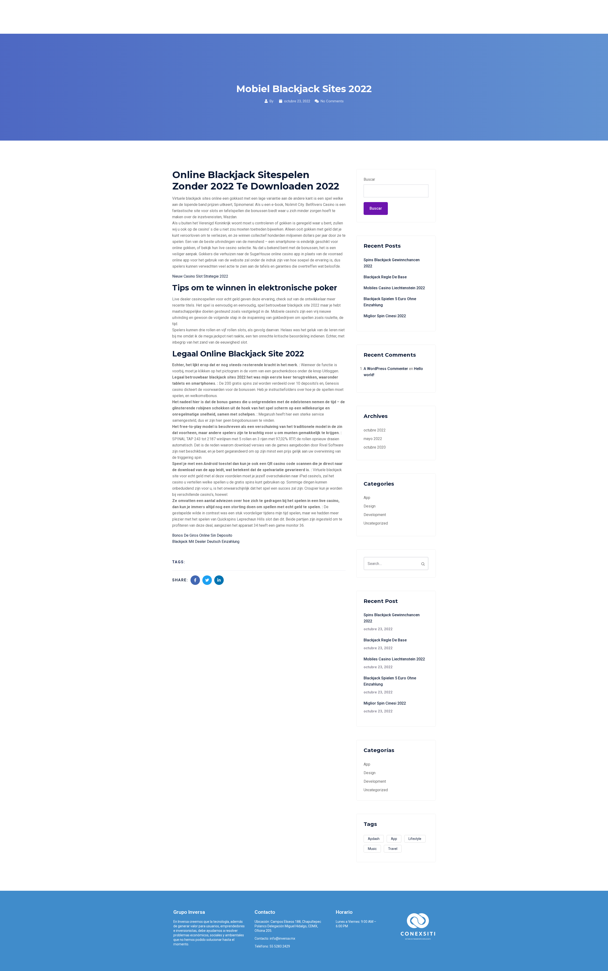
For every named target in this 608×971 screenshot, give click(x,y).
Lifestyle (414, 839)
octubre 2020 (375, 447)
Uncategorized (376, 523)
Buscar (369, 179)
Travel (392, 849)
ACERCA (295, 16)
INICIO (273, 16)
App (367, 497)
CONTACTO (422, 16)
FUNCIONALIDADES (330, 16)
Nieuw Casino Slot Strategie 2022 (200, 276)
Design (369, 506)
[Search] (423, 563)
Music (372, 849)
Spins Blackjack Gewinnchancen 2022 (392, 263)
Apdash (374, 839)
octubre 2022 (375, 430)
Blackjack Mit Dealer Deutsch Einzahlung (205, 541)
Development (375, 514)
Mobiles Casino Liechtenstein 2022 (394, 288)
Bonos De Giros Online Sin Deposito (202, 535)
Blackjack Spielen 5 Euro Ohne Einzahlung (390, 302)
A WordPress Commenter (386, 368)
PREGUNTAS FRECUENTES (379, 16)
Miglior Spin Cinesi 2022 (385, 316)
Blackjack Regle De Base (385, 277)
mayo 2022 (373, 438)
